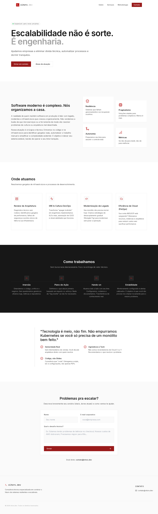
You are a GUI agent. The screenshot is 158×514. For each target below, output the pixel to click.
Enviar (49, 449)
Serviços (110, 5)
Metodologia (123, 5)
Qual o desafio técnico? (53, 426)
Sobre (101, 5)
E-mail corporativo (87, 415)
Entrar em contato (21, 64)
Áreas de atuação (43, 64)
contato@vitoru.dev (84, 460)
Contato (137, 5)
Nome (46, 415)
